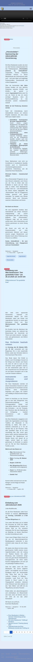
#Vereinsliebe (10, 260)
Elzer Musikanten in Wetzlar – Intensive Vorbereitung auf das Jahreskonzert (17, 617)
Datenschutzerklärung (24, 653)
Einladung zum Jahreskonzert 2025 (13, 504)
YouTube (12, 26)
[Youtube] (16, 1)
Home (2, 653)
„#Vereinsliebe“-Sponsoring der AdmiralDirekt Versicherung (12, 55)
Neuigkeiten (15, 251)
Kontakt (8, 653)
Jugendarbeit (22, 256)
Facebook (22, 25)
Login (2, 657)
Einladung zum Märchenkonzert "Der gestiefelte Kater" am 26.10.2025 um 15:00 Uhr (15, 273)
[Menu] (31, 8)
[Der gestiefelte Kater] (16, 294)
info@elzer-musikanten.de (17, 3)
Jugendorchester (11, 256)
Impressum (14, 653)
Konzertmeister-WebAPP (12, 657)
